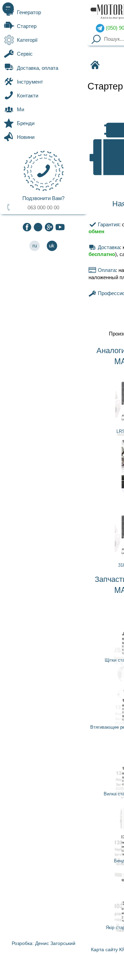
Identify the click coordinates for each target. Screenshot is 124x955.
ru (34, 245)
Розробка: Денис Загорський (43, 943)
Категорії (27, 40)
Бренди (25, 123)
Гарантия (107, 224)
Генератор (29, 12)
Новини (25, 137)
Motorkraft (94, 66)
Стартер (27, 26)
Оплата (105, 270)
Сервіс (25, 54)
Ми (20, 109)
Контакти (27, 95)
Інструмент (30, 82)
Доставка (108, 247)
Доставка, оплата (37, 68)
